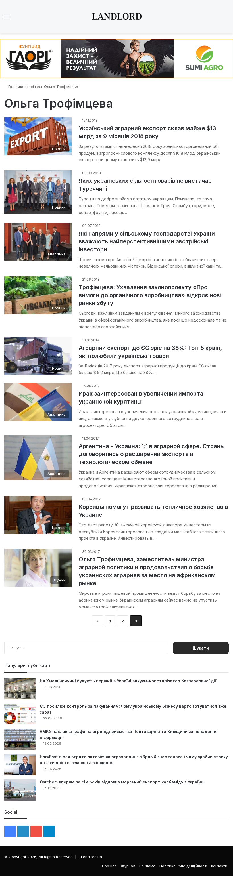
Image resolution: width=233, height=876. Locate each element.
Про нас (109, 866)
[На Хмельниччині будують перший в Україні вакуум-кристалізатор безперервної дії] (20, 688)
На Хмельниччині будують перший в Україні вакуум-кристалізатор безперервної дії (128, 680)
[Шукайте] (226, 18)
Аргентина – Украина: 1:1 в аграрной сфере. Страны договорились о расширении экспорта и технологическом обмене (152, 454)
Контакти (219, 866)
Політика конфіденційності (183, 866)
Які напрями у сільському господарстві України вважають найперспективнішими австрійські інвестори (147, 241)
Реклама (147, 866)
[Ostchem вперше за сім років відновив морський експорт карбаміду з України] (20, 790)
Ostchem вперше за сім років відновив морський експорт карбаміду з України (121, 782)
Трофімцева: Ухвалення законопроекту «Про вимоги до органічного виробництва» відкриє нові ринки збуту (150, 295)
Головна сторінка (23, 86)
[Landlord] (116, 17)
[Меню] (7, 18)
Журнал (128, 866)
